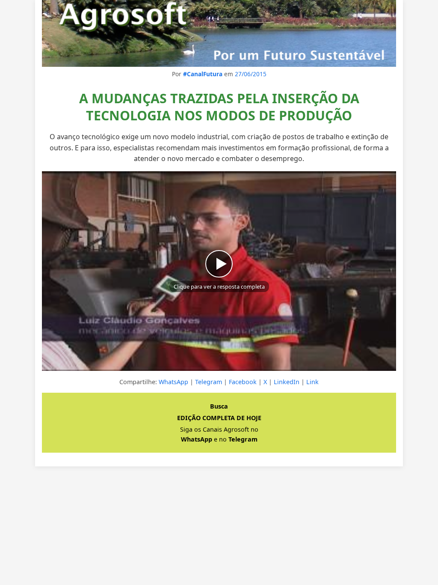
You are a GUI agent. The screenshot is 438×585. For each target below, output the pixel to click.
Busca (219, 406)
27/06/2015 (250, 74)
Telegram (208, 382)
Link (312, 382)
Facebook (243, 382)
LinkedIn (286, 382)
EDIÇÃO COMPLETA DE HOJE (219, 418)
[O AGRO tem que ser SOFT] (219, 33)
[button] (219, 271)
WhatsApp (173, 382)
